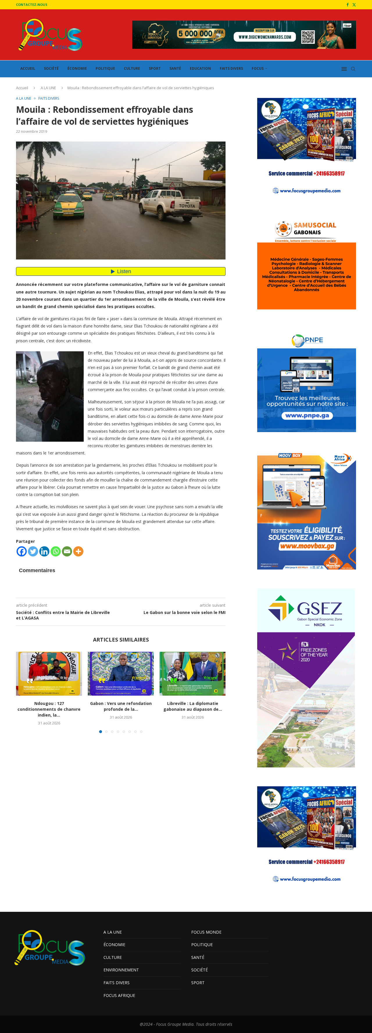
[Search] (353, 68)
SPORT (155, 68)
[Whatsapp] (56, 551)
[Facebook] (347, 4)
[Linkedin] (44, 551)
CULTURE (132, 68)
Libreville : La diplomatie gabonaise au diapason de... (192, 706)
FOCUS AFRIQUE (119, 995)
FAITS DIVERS (231, 68)
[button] (24, 692)
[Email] (67, 551)
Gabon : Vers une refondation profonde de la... (121, 706)
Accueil (22, 87)
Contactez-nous (31, 4)
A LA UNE (48, 87)
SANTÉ (175, 68)
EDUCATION (200, 68)
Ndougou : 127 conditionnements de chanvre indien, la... (49, 709)
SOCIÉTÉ (51, 68)
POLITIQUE (105, 68)
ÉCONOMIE (77, 68)
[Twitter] (354, 4)
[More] (78, 551)
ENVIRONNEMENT (121, 970)
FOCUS (258, 68)
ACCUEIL (27, 68)
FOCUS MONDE (206, 932)
